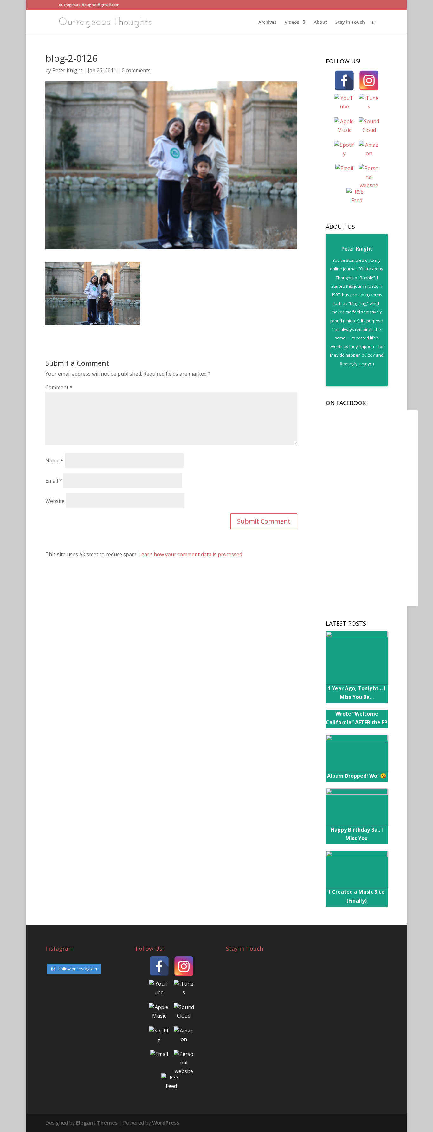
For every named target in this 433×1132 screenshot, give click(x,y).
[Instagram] (369, 80)
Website (55, 501)
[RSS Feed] (356, 198)
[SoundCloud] (369, 127)
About (320, 22)
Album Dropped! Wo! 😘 (356, 775)
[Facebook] (344, 80)
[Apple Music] (344, 127)
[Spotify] (344, 151)
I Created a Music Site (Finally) (357, 896)
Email (53, 480)
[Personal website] (369, 174)
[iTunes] (369, 104)
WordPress (165, 1122)
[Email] (344, 174)
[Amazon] (369, 151)
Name (54, 460)
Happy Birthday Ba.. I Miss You (357, 834)
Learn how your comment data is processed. (191, 554)
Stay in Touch (350, 22)
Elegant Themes (97, 1122)
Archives (267, 22)
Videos (292, 22)
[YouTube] (344, 104)
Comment (59, 387)
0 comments (136, 70)
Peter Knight (67, 70)
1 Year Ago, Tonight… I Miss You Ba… (356, 692)
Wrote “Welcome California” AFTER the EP (356, 718)
